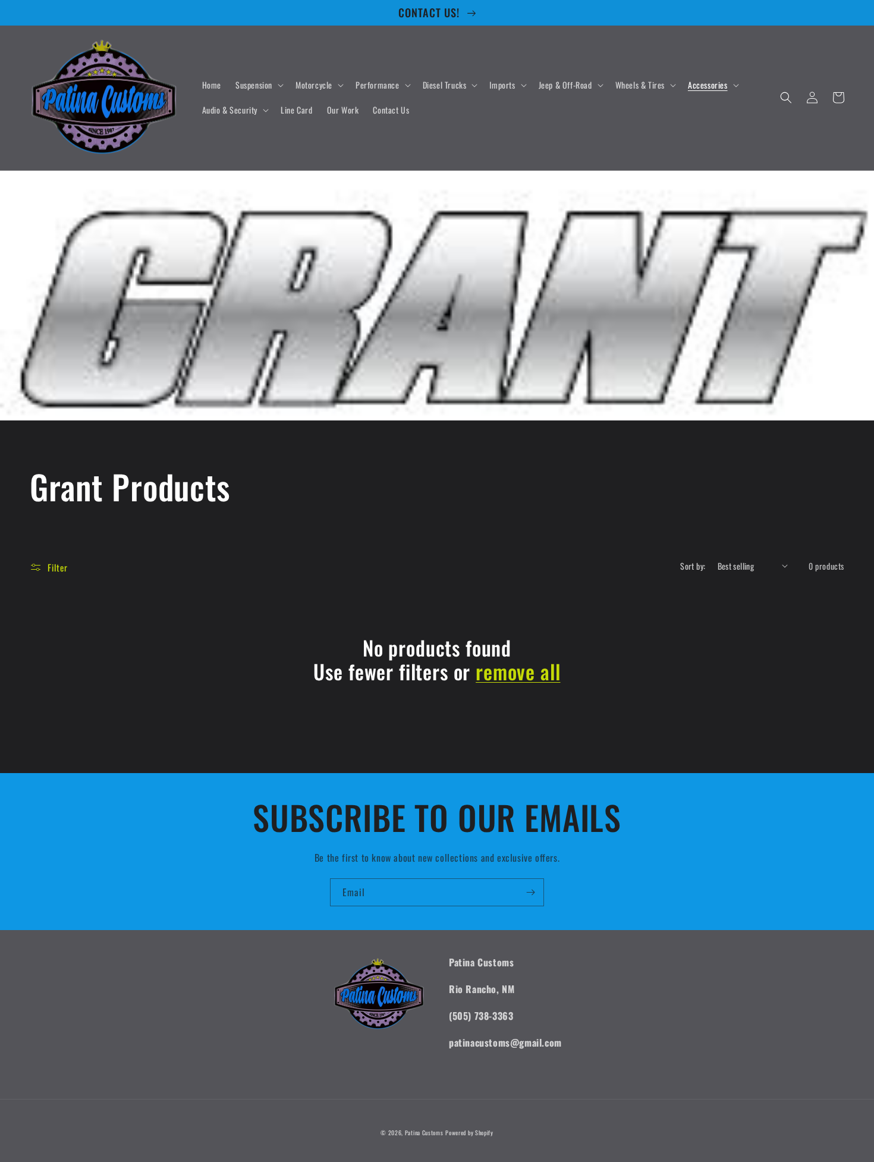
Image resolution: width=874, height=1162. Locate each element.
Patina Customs (424, 1132)
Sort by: (692, 566)
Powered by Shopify (469, 1132)
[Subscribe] (530, 892)
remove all (518, 671)
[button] (258, 85)
